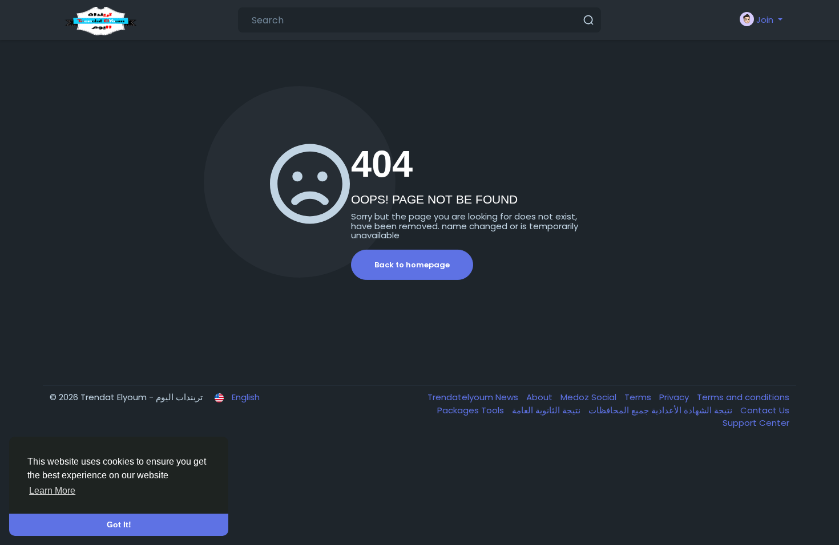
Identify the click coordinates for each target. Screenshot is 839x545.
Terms (639, 397)
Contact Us (764, 410)
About (540, 397)
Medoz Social (589, 397)
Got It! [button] (119, 524)
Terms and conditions (743, 397)
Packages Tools (471, 410)
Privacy (675, 397)
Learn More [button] (52, 490)
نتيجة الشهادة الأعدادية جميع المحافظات (659, 410)
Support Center (756, 423)
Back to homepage (412, 264)
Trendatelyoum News (474, 397)
